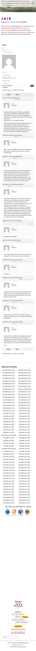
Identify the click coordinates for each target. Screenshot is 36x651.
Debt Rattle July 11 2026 (24, 437)
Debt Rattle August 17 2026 (8, 389)
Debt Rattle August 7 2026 (8, 402)
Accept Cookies (26, 5)
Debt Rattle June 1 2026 (24, 491)
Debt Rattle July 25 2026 (24, 418)
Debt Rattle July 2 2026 (8, 451)
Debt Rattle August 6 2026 (24, 402)
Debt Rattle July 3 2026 (24, 448)
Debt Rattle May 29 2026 (8, 497)
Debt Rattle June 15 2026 (24, 472)
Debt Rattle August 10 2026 (24, 397)
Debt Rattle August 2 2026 (24, 408)
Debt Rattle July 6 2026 (8, 445)
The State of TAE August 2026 (24, 389)
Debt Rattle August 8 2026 (24, 399)
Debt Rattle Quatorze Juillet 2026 (8, 435)
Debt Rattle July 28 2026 (8, 416)
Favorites (5, 83)
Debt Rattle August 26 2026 (24, 375)
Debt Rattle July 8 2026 (8, 443)
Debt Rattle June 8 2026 (8, 483)
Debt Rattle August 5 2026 (8, 405)
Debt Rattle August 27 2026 (8, 375)
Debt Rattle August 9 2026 (8, 399)
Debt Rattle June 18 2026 (8, 470)
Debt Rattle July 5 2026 (24, 445)
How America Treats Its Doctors (25, 158)
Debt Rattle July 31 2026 (24, 410)
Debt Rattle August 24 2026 (24, 378)
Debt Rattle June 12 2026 (8, 478)
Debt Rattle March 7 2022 (26, 99)
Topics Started (6, 75)
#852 (14, 261)
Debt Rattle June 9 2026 (24, 481)
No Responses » (9, 52)
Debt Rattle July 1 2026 (24, 451)
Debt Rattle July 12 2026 (8, 437)
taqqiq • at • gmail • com (18, 644)
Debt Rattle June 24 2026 (8, 462)
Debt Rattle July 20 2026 (8, 426)
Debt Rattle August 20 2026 (24, 383)
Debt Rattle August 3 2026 (8, 408)
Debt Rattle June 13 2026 (24, 475)
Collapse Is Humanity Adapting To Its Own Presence (20, 222)
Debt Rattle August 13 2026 (8, 394)
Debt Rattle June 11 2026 (24, 478)
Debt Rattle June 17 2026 (24, 470)
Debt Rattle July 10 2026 (8, 440)
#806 (14, 323)
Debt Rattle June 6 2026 (8, 486)
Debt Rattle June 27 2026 (24, 456)
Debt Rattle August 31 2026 (8, 370)
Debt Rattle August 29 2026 (8, 372)
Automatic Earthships (28, 279)
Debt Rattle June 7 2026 (24, 483)
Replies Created (7, 78)
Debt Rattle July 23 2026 (24, 421)
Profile (4, 72)
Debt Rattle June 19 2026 (24, 467)
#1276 (18, 242)
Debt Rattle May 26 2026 (24, 500)
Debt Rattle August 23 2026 (8, 380)
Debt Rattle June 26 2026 (8, 459)
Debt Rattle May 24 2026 (24, 502)
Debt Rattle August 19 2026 (8, 386)
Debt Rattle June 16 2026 (8, 472)
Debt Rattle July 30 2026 (8, 413)
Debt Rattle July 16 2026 (8, 432)
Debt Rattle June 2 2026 (8, 491)
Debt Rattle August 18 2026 (24, 386)
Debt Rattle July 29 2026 (24, 413)
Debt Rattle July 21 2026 (24, 424)
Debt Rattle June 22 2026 (8, 464)
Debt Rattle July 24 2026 (8, 421)
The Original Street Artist (27, 242)
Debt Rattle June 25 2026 (24, 459)
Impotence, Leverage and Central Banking (22, 186)
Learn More (16, 5)
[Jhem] (9, 70)
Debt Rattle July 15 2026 (24, 432)
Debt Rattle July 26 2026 (8, 418)
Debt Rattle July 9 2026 (24, 440)
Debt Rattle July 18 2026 (8, 429)
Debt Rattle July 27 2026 (24, 416)
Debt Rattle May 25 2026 (8, 502)
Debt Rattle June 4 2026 (8, 489)
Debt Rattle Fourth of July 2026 (9, 448)
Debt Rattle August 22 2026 (24, 380)
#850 (20, 279)
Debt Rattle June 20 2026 (8, 467)
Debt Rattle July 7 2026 (24, 443)
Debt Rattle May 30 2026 (24, 494)
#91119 (16, 137)
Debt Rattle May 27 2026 (8, 500)
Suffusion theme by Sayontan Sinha (18, 646)
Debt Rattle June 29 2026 (24, 454)
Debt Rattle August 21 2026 (8, 383)
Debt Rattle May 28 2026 (24, 497)
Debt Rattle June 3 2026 (24, 489)
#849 (14, 302)
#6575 (9, 186)
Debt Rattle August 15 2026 (8, 391)
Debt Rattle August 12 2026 (24, 394)
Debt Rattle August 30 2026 (24, 370)
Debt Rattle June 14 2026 (8, 475)
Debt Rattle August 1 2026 (8, 410)
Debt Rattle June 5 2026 (24, 486)
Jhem (4, 45)
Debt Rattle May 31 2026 (8, 494)
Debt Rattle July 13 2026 (24, 435)
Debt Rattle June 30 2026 (8, 454)
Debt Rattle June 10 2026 (8, 481)
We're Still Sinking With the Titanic (24, 261)
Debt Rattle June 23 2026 (24, 462)
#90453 (15, 158)
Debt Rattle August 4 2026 (24, 405)
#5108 (31, 224)
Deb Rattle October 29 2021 (26, 137)
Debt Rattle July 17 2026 (24, 429)
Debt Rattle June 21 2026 (24, 464)
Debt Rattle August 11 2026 (9, 397)
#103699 (17, 99)
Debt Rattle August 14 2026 (24, 391)
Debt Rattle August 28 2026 (24, 372)
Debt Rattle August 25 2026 (8, 378)
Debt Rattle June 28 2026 (8, 456)
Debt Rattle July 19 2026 (24, 426)
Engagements (6, 80)
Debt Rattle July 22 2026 (8, 424)
